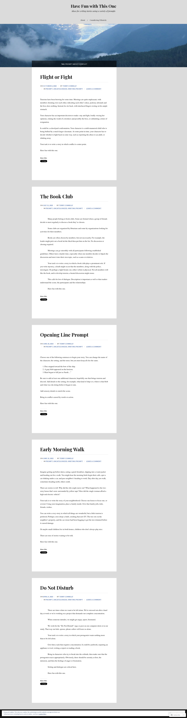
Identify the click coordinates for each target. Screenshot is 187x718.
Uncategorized (60, 89)
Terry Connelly (70, 86)
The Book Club (56, 196)
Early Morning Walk (62, 449)
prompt (49, 89)
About (82, 20)
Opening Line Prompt (64, 334)
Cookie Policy (42, 714)
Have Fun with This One (93, 6)
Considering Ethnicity (98, 20)
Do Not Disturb (56, 587)
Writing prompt (75, 89)
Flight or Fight (56, 77)
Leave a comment (93, 89)
